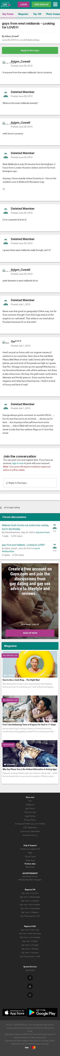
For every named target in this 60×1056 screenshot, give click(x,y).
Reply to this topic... (18, 483)
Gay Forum (7, 13)
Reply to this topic (30, 50)
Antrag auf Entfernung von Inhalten (30, 824)
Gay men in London (30, 893)
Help (30, 853)
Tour (30, 801)
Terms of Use (30, 812)
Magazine (23, 13)
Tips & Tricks (30, 856)
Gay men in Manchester (30, 897)
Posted (21, 65)
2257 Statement (30, 827)
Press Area (30, 860)
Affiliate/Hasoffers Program (30, 880)
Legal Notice (30, 816)
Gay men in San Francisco (30, 933)
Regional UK (30, 890)
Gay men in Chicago (30, 945)
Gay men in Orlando (30, 949)
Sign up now (30, 633)
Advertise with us (30, 835)
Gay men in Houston (30, 953)
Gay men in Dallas (30, 941)
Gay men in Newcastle (30, 908)
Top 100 (37, 13)
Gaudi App (30, 867)
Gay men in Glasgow (30, 912)
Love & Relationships (29, 40)
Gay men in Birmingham (30, 905)
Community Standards (30, 831)
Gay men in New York (30, 930)
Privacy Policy (30, 820)
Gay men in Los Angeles (30, 937)
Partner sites (30, 864)
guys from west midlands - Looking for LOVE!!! (23, 544)
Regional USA (30, 926)
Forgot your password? (30, 849)
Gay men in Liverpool (30, 901)
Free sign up (41, 4)
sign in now (18, 463)
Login (23, 4)
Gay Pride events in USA (30, 956)
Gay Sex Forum (43, 532)
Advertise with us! (30, 876)
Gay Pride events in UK (30, 916)
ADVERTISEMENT (30, 873)
